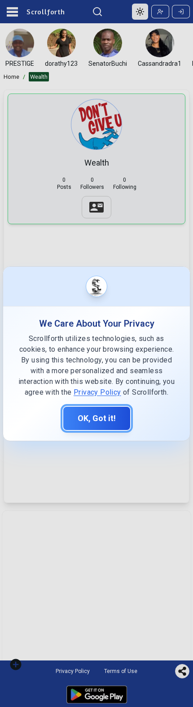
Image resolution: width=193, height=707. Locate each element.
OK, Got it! (97, 418)
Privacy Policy (97, 392)
